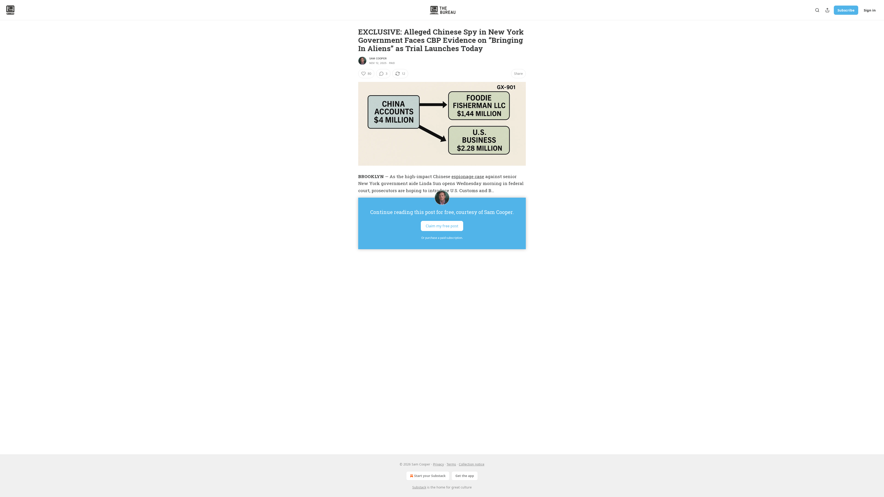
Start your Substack (430, 476)
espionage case (467, 176)
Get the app (464, 476)
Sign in (870, 10)
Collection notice (471, 464)
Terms (451, 464)
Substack (419, 487)
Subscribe (846, 10)
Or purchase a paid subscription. (442, 238)
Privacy (438, 464)
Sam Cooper (378, 58)
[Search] (817, 10)
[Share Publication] (827, 10)
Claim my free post (442, 225)
